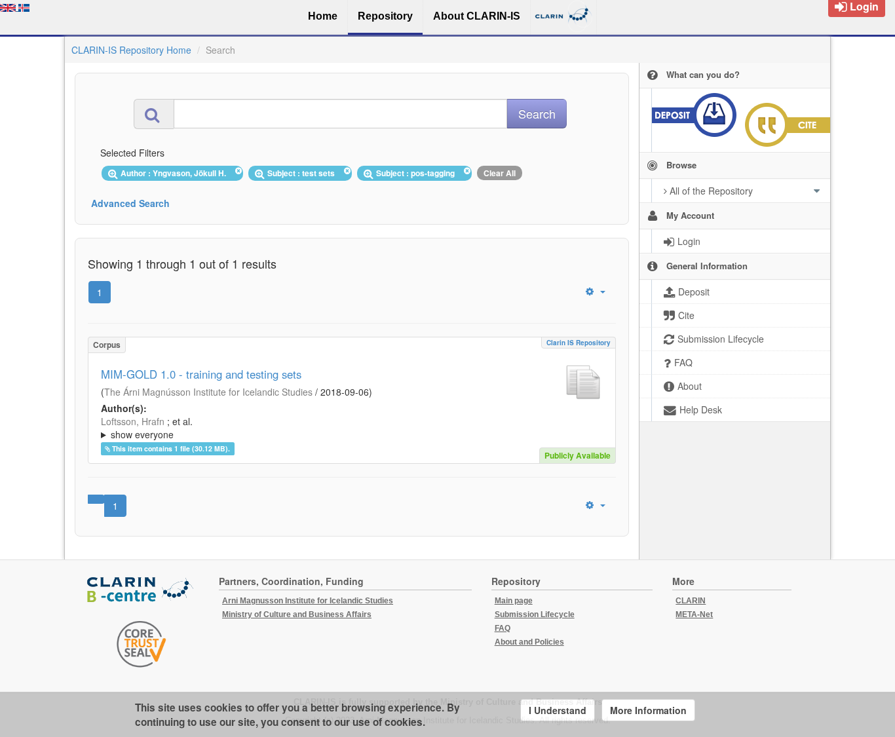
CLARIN (691, 600)
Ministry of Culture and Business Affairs (296, 614)
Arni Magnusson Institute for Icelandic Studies (307, 600)
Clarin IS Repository (578, 342)
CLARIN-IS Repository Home (131, 49)
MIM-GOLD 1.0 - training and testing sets (201, 374)
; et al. (147, 428)
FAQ (502, 628)
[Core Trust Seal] (141, 643)
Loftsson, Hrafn (132, 421)
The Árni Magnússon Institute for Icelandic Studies (208, 391)
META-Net (694, 614)
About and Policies (529, 642)
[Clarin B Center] (141, 590)
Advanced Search (130, 203)
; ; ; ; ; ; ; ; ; (352, 428)
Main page (514, 600)
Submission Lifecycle (535, 614)
